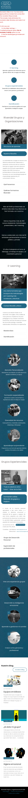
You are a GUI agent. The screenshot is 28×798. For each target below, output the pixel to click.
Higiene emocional (12, 764)
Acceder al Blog (19, 669)
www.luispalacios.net (22, 529)
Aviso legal (6, 791)
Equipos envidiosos (12, 691)
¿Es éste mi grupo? (12, 727)
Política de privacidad (17, 791)
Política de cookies (14, 793)
